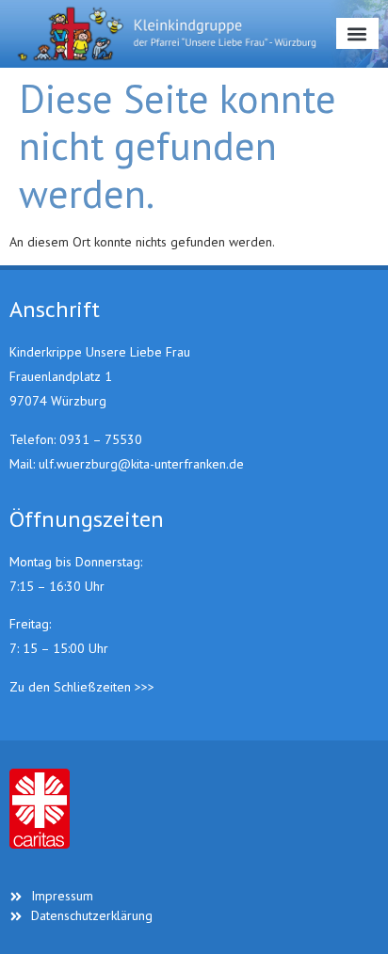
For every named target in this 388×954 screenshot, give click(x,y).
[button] (357, 33)
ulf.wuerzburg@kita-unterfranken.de (141, 463)
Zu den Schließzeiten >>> (81, 686)
